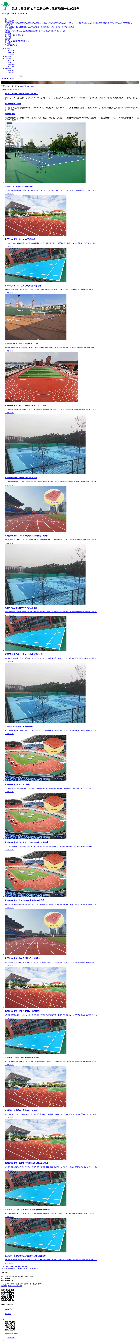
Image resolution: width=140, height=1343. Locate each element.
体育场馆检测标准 (47, 31)
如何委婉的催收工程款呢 (13, 104)
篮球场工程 (26, 23)
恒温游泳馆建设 (93, 23)
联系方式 (8, 45)
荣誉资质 (21, 41)
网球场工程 (18, 23)
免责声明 (4, 1286)
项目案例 (8, 37)
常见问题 (21, 35)
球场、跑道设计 (10, 27)
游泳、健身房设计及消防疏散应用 (62, 27)
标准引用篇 (8, 29)
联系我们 (4, 86)
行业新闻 (14, 35)
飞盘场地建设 (83, 23)
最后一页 (25, 1266)
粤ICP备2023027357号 (15, 1286)
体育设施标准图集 (59, 31)
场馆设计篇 (8, 25)
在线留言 (14, 45)
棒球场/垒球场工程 (116, 23)
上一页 (11, 1266)
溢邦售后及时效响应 (21, 31)
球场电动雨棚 (61, 23)
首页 (6, 19)
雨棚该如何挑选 (10, 114)
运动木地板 (42, 23)
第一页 (7, 1266)
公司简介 (8, 41)
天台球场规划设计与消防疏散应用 (39, 27)
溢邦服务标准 (9, 31)
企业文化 (14, 41)
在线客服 (8, 1314)
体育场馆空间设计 (22, 27)
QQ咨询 (11, 78)
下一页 (20, 1266)
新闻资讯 (8, 33)
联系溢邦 (8, 43)
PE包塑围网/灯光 (72, 23)
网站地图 (35, 1268)
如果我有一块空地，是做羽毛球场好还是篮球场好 (21, 94)
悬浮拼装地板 (127, 23)
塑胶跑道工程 (9, 23)
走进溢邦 (8, 39)
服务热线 (4, 78)
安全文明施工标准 (34, 31)
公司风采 (27, 41)
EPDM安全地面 (104, 23)
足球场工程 (34, 23)
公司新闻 (8, 35)
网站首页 (4, 1268)
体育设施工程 (9, 21)
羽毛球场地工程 (51, 23)
